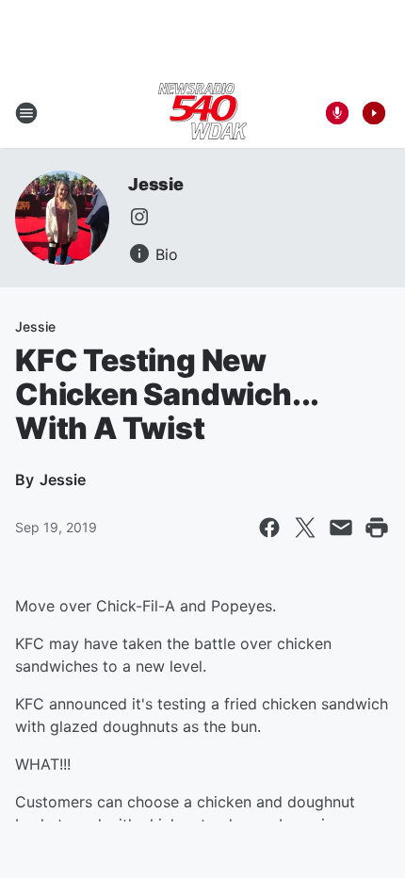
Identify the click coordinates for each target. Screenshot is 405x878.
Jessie (156, 184)
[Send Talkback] (337, 113)
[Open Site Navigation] (26, 113)
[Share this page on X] (305, 527)
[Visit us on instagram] (139, 216)
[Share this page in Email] (341, 527)
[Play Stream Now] (374, 113)
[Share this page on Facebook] (269, 527)
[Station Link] (202, 113)
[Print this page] (377, 527)
